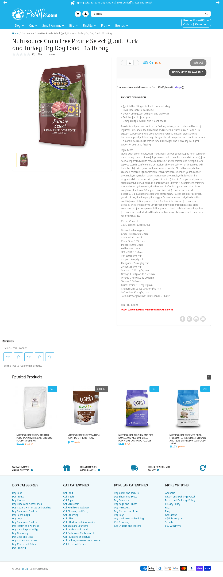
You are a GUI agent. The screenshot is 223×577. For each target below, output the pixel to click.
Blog (167, 511)
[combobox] (151, 14)
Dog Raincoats (122, 507)
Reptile (88, 25)
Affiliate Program (174, 518)
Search (169, 522)
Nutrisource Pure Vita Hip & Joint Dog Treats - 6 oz (86, 408)
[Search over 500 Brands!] (206, 14)
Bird (71, 25)
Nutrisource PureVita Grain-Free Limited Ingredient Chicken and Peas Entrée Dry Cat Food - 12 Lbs (188, 408)
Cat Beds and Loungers (75, 525)
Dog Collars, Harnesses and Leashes (31, 507)
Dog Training (19, 547)
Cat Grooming (70, 514)
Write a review (46, 54)
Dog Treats (18, 496)
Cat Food (68, 493)
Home (15, 33)
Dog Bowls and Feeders (24, 511)
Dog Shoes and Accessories (27, 504)
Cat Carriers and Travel (75, 529)
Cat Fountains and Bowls (76, 536)
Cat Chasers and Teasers (127, 525)
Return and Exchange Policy (180, 500)
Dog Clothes (18, 500)
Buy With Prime (173, 525)
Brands (120, 25)
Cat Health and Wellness (76, 507)
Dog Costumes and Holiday (129, 518)
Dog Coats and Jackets (126, 493)
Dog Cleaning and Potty (25, 529)
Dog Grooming (20, 533)
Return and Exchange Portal (180, 496)
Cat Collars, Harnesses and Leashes (82, 540)
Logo (36, 13)
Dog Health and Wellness (25, 525)
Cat (31, 25)
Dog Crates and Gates (24, 544)
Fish (104, 25)
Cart (77, 13)
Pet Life (24, 568)
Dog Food (17, 493)
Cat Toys (68, 500)
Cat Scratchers (71, 504)
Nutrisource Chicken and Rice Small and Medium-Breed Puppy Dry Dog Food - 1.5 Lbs (137, 408)
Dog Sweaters (121, 500)
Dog (18, 25)
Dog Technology (21, 514)
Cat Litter (68, 518)
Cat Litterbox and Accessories (79, 522)
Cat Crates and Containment (78, 533)
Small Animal (51, 25)
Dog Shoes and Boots (125, 496)
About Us (170, 493)
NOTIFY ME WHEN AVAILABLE (187, 72)
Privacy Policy (172, 504)
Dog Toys (17, 518)
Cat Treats (68, 496)
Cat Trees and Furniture (75, 544)
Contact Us (171, 514)
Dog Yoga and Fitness (125, 504)
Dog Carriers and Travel (25, 540)
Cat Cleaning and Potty (75, 511)
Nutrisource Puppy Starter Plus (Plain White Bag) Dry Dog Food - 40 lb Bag (35, 408)
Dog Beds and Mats (22, 536)
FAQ (167, 507)
